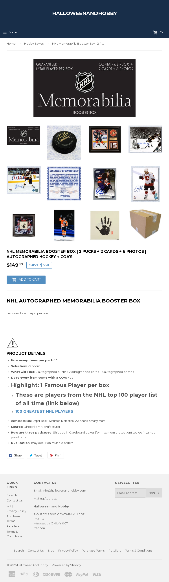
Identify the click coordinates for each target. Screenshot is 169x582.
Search (12, 495)
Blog (10, 505)
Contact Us (14, 500)
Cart (162, 32)
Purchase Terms (93, 550)
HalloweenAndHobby (84, 13)
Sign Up (154, 493)
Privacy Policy (16, 511)
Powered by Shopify (66, 565)
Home (11, 43)
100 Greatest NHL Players (44, 411)
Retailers (13, 526)
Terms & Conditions (138, 550)
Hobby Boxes (34, 43)
